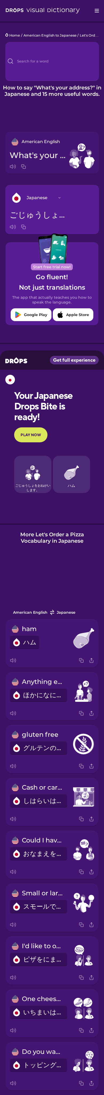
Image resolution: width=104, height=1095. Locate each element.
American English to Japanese (50, 35)
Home (14, 35)
